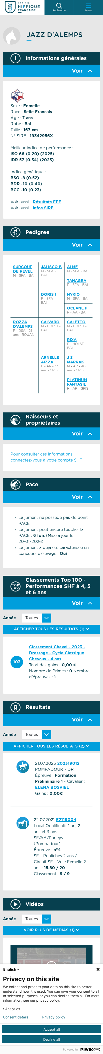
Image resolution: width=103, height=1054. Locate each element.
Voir (77, 71)
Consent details (15, 1017)
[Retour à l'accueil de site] (22, 7)
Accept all (52, 1029)
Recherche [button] (59, 10)
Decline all (51, 1039)
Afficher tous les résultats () (50, 746)
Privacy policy (53, 1017)
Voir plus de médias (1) (50, 930)
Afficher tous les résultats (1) (50, 629)
